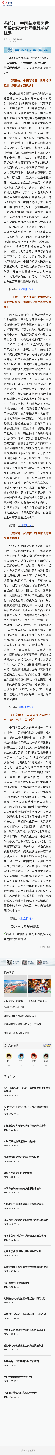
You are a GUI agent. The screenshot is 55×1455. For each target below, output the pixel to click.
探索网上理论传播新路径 (16, 1033)
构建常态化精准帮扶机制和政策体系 (22, 1251)
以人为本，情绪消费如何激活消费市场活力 (26, 1220)
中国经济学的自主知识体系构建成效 (22, 1188)
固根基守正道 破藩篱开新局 (18, 1001)
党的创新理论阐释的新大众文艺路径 (22, 1024)
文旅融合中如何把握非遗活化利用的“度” (25, 1298)
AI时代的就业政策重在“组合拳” (20, 1141)
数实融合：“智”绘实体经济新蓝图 (21, 1361)
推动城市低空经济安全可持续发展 (21, 1157)
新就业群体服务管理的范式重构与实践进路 (26, 1267)
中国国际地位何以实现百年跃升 (20, 1392)
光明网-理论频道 (15, 39)
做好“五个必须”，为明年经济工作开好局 (25, 1314)
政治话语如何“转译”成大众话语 (20, 1016)
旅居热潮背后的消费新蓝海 (18, 1173)
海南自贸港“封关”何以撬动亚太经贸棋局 (25, 1235)
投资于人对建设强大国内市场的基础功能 (25, 1330)
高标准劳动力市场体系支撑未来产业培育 (25, 1125)
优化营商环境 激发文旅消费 (18, 1377)
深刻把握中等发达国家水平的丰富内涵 (24, 1204)
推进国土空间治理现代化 (16, 1283)
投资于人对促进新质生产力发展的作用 (24, 1345)
